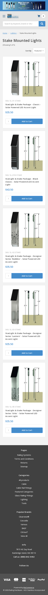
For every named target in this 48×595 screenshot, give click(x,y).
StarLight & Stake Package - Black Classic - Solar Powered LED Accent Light (22, 181)
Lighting (24, 499)
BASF (24, 528)
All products (24, 480)
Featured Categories (24, 491)
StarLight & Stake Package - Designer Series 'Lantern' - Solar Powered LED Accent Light (23, 336)
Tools (24, 503)
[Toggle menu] (3, 16)
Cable (24, 484)
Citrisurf (24, 532)
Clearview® (24, 516)
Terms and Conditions (24, 458)
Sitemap (24, 466)
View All (24, 536)
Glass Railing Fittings (24, 495)
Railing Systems (24, 455)
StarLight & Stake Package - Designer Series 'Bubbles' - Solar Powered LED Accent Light (23, 259)
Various (24, 524)
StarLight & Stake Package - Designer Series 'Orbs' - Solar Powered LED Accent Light (23, 413)
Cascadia (24, 520)
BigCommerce (29, 587)
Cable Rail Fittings (24, 488)
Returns (24, 462)
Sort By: (28, 51)
